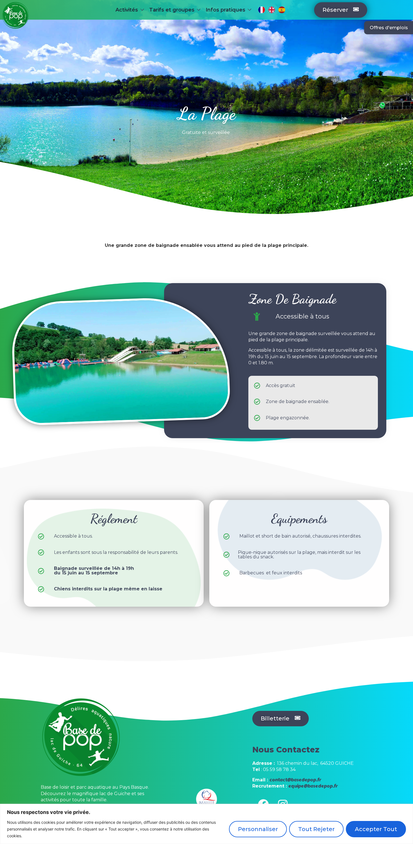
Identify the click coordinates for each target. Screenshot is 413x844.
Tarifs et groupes (171, 10)
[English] (272, 10)
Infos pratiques (225, 10)
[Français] (262, 10)
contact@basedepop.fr (295, 779)
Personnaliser (258, 829)
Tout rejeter (316, 829)
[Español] (282, 10)
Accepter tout (376, 829)
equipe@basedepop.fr (313, 786)
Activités (126, 10)
